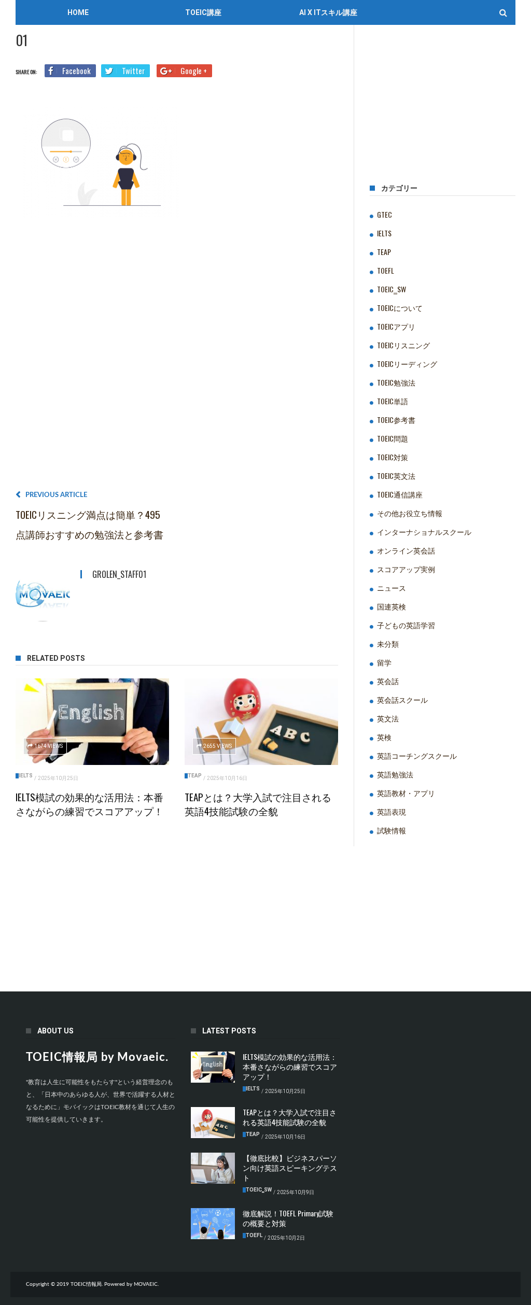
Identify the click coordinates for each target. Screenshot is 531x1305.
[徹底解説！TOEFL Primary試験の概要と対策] (213, 1223)
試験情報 (391, 830)
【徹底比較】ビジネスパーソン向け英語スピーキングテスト (290, 1167)
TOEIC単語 (392, 400)
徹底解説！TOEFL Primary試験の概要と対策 (288, 1218)
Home (78, 12)
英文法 (388, 718)
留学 (384, 662)
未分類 (388, 643)
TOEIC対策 (392, 456)
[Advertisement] (177, 358)
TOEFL (385, 270)
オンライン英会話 (406, 550)
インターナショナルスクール (424, 531)
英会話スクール (402, 699)
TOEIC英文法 (396, 475)
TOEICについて (400, 307)
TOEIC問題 (392, 438)
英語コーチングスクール (417, 755)
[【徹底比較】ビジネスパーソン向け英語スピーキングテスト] (213, 1168)
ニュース (391, 587)
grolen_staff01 (119, 574)
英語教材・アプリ (406, 792)
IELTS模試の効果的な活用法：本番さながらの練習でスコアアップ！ (89, 803)
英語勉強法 (395, 774)
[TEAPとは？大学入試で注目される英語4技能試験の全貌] (261, 721)
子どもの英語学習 (406, 624)
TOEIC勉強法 (396, 382)
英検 (384, 736)
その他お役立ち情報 (409, 512)
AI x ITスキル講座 (328, 12)
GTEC (384, 214)
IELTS (26, 775)
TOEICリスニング (403, 344)
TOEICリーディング (407, 363)
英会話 (388, 680)
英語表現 (391, 811)
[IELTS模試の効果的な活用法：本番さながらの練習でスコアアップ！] (92, 721)
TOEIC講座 (203, 12)
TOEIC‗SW (391, 288)
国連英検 (391, 606)
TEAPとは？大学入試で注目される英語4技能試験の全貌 (258, 803)
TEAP (195, 775)
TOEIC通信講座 (400, 494)
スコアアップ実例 (406, 568)
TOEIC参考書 (396, 419)
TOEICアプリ (396, 326)
